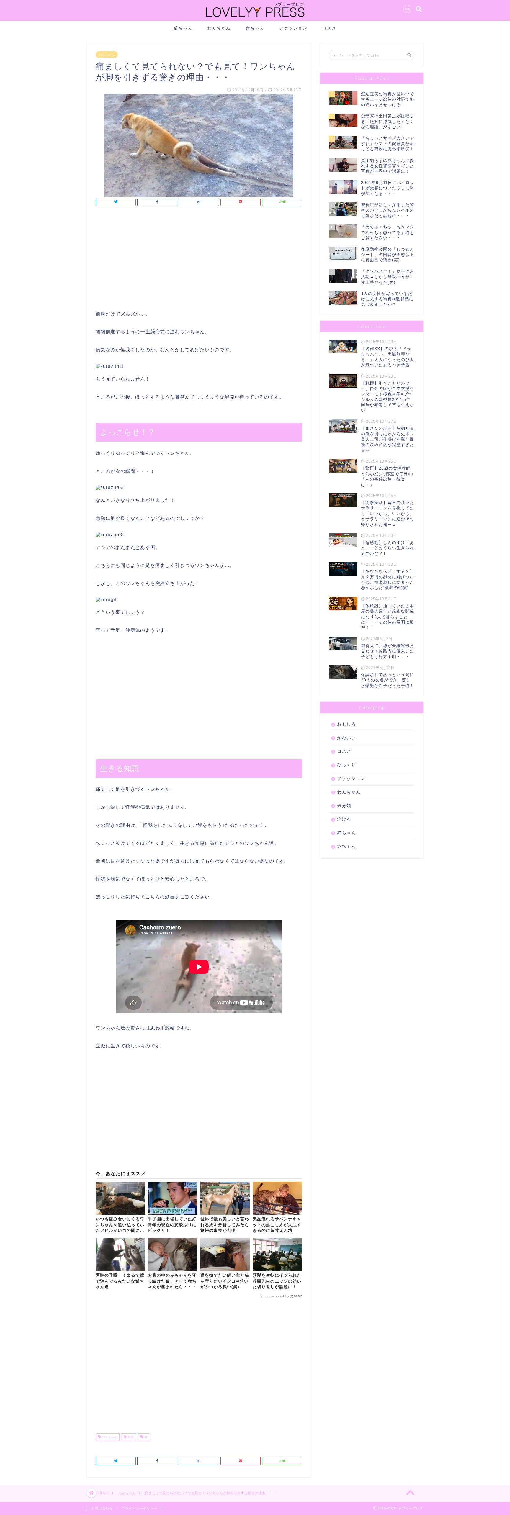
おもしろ (346, 724)
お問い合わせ (102, 1508)
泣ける (344, 819)
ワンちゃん (109, 1437)
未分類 (344, 805)
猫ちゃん (183, 28)
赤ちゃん (255, 28)
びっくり (346, 764)
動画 (130, 1437)
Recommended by (274, 1296)
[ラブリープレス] (255, 18)
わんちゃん (219, 28)
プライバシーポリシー (139, 1508)
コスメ (329, 28)
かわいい (346, 737)
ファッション (293, 28)
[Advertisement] (199, 260)
